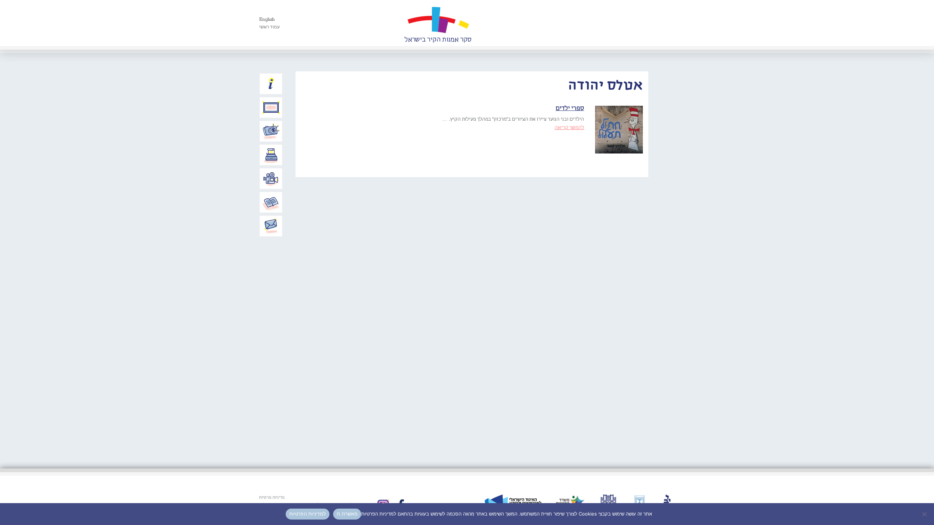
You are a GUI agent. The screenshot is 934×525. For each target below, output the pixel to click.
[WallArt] (437, 23)
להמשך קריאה (569, 128)
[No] (925, 514)
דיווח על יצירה (271, 131)
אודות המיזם (271, 84)
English (267, 19)
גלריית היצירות (271, 107)
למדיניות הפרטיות (307, 514)
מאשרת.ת (347, 514)
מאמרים (271, 202)
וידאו (271, 178)
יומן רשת (271, 155)
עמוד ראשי (269, 27)
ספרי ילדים (570, 108)
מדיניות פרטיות (272, 497)
